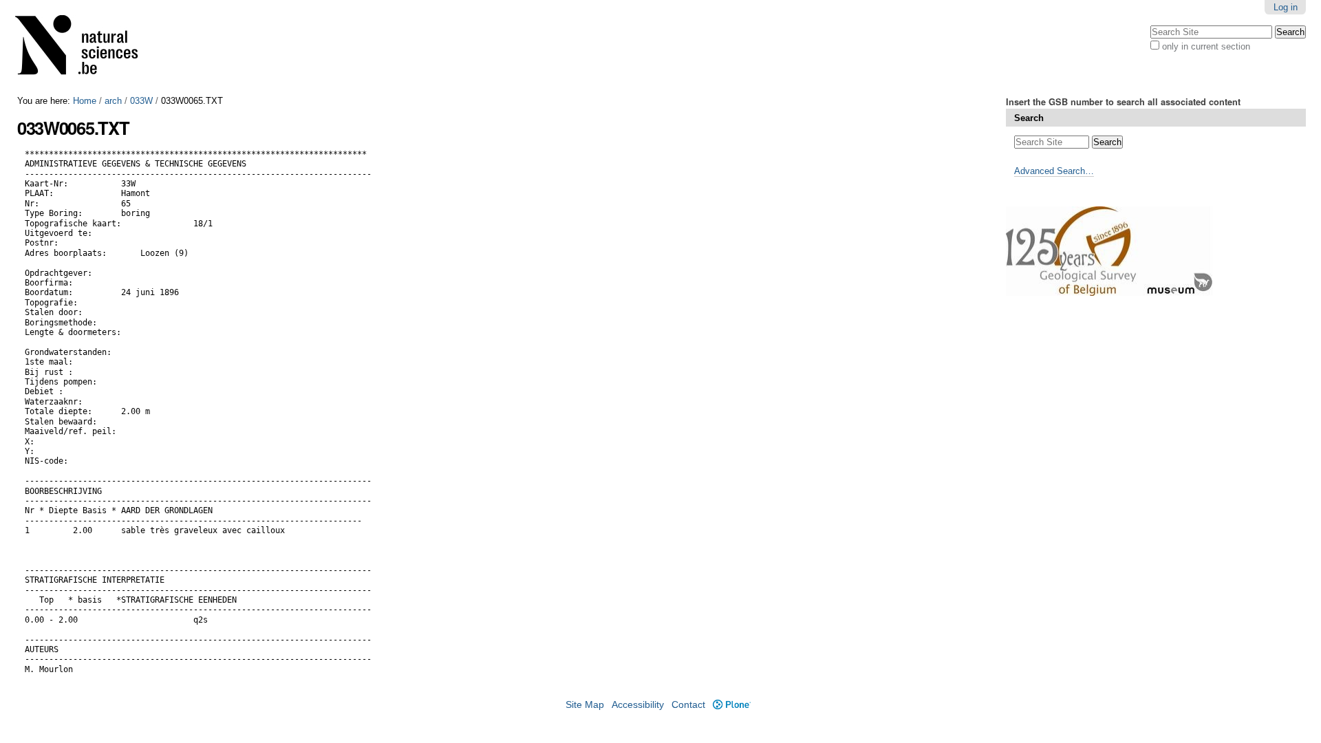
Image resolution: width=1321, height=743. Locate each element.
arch (113, 101)
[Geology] (85, 47)
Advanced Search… (1054, 171)
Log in (1286, 7)
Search (1029, 118)
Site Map (585, 705)
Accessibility (638, 705)
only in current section (1206, 46)
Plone (731, 705)
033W (141, 101)
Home (84, 101)
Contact (688, 705)
